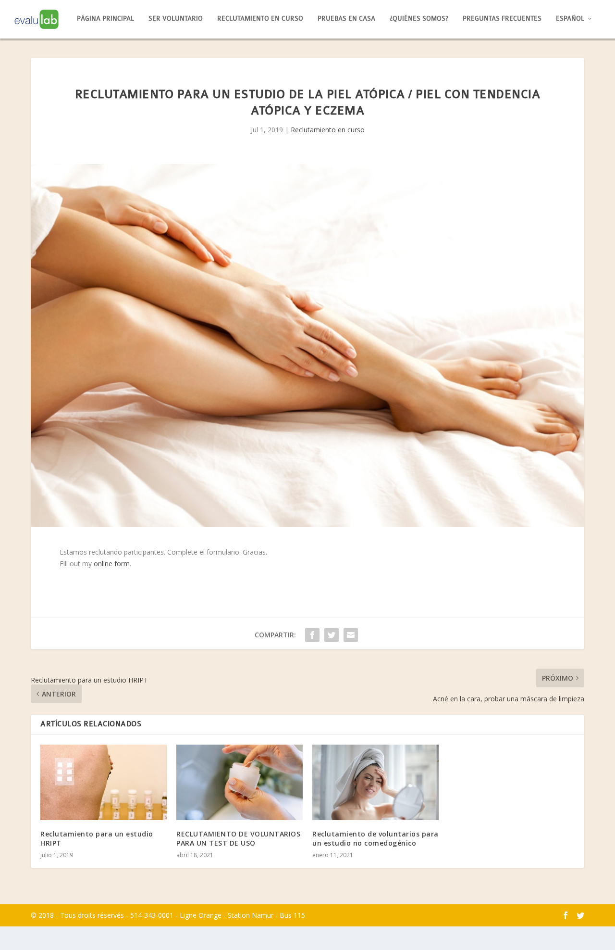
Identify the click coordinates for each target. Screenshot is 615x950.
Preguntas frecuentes (502, 18)
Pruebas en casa (346, 18)
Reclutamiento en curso (260, 18)
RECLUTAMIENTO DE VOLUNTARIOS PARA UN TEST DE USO (238, 838)
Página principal (105, 18)
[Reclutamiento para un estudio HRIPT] (103, 783)
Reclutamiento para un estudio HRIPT (96, 838)
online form (112, 563)
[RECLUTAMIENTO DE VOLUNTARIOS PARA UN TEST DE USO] (239, 783)
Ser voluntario (175, 18)
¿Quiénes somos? (419, 18)
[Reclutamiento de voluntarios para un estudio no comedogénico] (375, 783)
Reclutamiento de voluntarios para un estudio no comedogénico (375, 838)
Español (570, 18)
